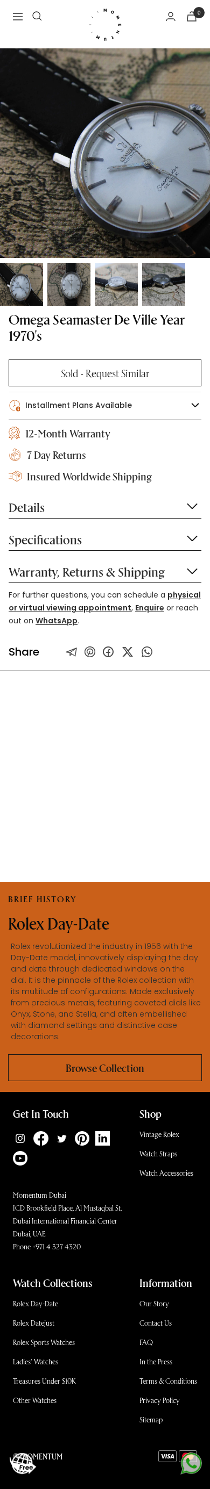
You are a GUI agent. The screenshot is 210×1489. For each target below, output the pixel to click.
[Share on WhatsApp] (147, 651)
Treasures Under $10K (44, 1380)
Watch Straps (158, 1153)
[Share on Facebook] (108, 651)
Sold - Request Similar (105, 372)
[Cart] (191, 16)
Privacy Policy (159, 1400)
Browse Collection (105, 1067)
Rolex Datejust (33, 1322)
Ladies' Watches (35, 1361)
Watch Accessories (166, 1172)
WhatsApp (57, 620)
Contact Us (155, 1322)
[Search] (37, 16)
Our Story (154, 1303)
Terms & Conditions (168, 1380)
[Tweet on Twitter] (71, 651)
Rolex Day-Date (35, 1303)
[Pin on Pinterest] (90, 651)
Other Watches (35, 1400)
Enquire (149, 607)
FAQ (146, 1342)
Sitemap (151, 1419)
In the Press (155, 1361)
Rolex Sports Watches (44, 1342)
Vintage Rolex (159, 1134)
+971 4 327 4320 (56, 1246)
